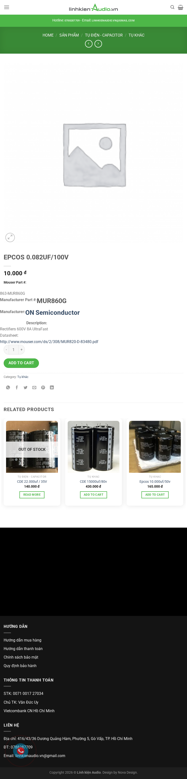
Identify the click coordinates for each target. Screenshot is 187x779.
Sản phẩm (69, 35)
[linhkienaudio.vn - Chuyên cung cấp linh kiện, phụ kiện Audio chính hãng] (93, 7)
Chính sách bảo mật (21, 657)
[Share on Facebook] (17, 388)
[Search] (172, 7)
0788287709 (72, 20)
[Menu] (6, 7)
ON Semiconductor (52, 312)
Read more (32, 494)
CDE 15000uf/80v (93, 482)
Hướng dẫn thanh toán (23, 648)
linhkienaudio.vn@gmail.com (113, 20)
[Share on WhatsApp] (8, 388)
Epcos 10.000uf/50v (155, 482)
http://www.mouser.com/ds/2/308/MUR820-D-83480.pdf (49, 341)
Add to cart (21, 363)
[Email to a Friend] (34, 388)
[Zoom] (10, 237)
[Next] (183, 464)
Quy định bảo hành (20, 665)
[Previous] (4, 464)
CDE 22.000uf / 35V (32, 482)
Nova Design (127, 772)
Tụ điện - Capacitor (104, 35)
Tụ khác (136, 35)
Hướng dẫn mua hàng (22, 640)
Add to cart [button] (93, 494)
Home (48, 35)
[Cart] (180, 7)
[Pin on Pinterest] (43, 388)
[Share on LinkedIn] (52, 388)
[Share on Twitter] (26, 388)
